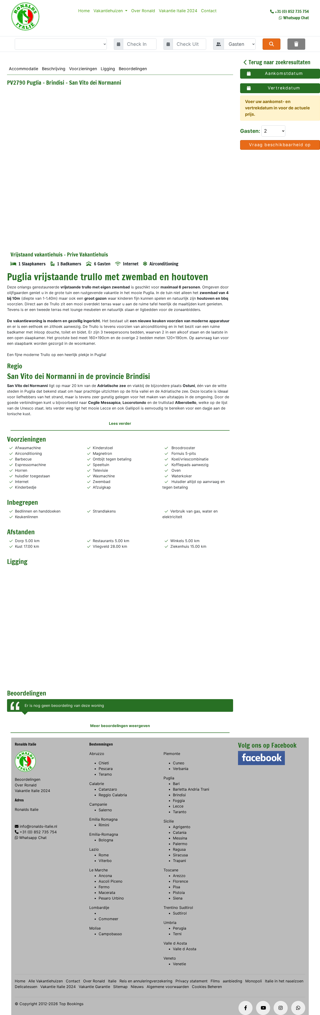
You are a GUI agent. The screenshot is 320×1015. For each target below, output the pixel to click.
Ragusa (179, 849)
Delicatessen (26, 986)
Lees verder (120, 423)
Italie (112, 981)
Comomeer (108, 918)
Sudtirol (180, 913)
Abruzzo (96, 753)
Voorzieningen (83, 68)
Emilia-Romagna (103, 834)
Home (84, 10)
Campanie (98, 804)
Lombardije (99, 907)
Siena (177, 898)
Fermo (104, 887)
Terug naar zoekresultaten (278, 62)
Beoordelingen (133, 68)
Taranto (179, 811)
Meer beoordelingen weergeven (120, 725)
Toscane (171, 870)
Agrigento (181, 826)
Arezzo (179, 875)
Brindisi (179, 795)
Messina (180, 838)
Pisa (176, 887)
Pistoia (179, 892)
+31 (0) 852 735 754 (292, 11)
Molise (95, 928)
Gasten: (250, 131)
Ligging (108, 68)
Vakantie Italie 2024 (178, 10)
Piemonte (172, 753)
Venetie (179, 963)
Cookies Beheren (207, 986)
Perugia (179, 928)
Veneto (170, 958)
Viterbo (105, 860)
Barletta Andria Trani (191, 789)
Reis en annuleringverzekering (145, 981)
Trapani (179, 860)
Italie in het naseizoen (284, 981)
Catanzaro (108, 789)
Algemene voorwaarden (168, 986)
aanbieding (232, 981)
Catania (179, 832)
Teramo (105, 774)
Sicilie (169, 821)
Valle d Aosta (175, 943)
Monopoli (253, 981)
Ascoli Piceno (111, 881)
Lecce (178, 806)
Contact (208, 10)
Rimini (104, 825)
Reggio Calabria (113, 795)
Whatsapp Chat (296, 18)
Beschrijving (53, 68)
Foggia (179, 800)
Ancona (105, 875)
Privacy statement (191, 981)
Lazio (94, 849)
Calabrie (96, 783)
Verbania (180, 768)
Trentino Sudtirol (178, 907)
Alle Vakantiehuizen (45, 981)
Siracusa (180, 855)
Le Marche (98, 870)
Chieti (104, 763)
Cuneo (178, 763)
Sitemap (120, 986)
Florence (180, 881)
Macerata (107, 892)
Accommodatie (23, 68)
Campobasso (110, 933)
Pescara (106, 768)
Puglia (169, 778)
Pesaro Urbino (111, 898)
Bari (176, 783)
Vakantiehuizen (108, 10)
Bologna (106, 840)
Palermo (180, 843)
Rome (104, 855)
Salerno (105, 810)
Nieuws (137, 986)
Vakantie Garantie (94, 986)
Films (215, 981)
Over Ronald (143, 10)
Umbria (170, 922)
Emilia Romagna (103, 819)
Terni (177, 933)
